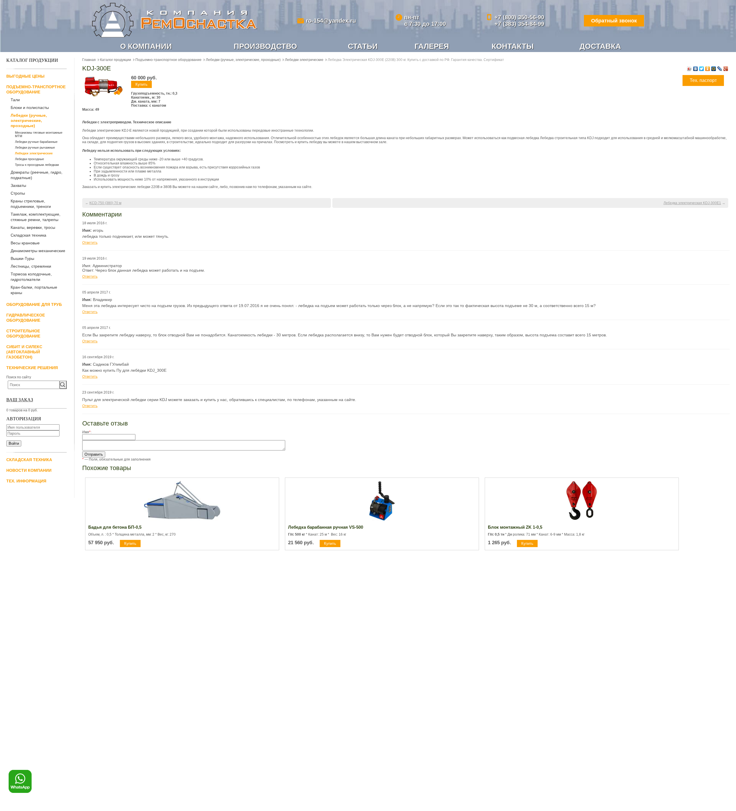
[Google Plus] (726, 68)
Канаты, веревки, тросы (33, 227)
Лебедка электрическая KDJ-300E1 (692, 203)
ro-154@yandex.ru (331, 21)
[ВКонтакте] (696, 68)
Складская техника (28, 235)
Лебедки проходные (29, 159)
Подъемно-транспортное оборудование (168, 60)
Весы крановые (25, 243)
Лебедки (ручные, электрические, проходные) (29, 120)
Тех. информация (26, 481)
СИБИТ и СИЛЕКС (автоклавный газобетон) (24, 351)
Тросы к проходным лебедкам (37, 164)
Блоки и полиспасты (30, 107)
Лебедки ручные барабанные (36, 141)
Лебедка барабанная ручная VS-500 (325, 527)
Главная (89, 60)
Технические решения (32, 367)
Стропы (18, 193)
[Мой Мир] (714, 68)
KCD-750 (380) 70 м (105, 203)
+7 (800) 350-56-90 (519, 17)
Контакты (513, 46)
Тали (15, 99)
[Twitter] (702, 68)
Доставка (600, 46)
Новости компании (28, 470)
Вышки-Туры (22, 258)
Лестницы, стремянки (31, 266)
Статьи (363, 46)
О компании (146, 46)
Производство (265, 46)
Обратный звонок (614, 21)
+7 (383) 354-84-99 (519, 24)
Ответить (89, 243)
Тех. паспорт (703, 80)
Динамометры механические (38, 250)
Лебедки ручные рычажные (35, 147)
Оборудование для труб (34, 304)
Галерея (432, 46)
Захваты (18, 185)
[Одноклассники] (708, 68)
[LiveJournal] (720, 68)
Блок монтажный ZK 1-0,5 (515, 527)
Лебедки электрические (34, 153)
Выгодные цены (25, 76)
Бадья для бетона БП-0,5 (114, 527)
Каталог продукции (115, 60)
